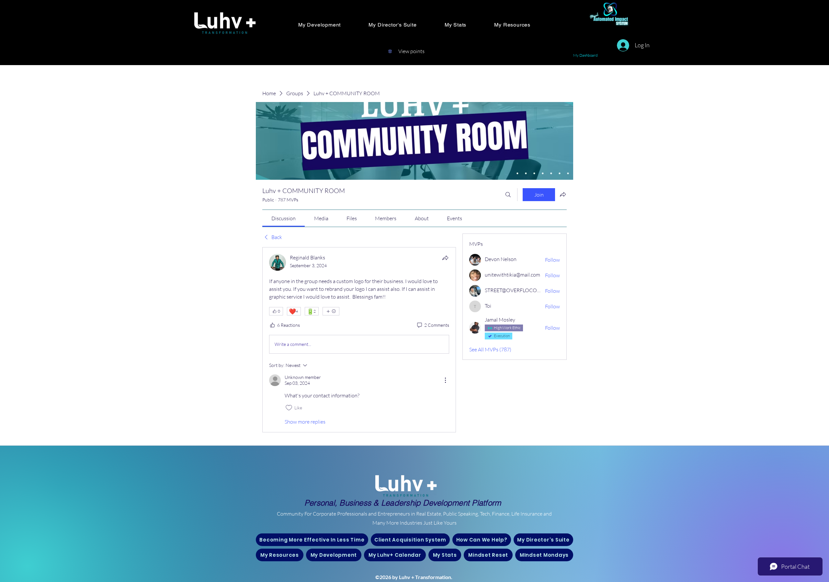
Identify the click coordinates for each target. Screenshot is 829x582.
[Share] (445, 258)
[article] (359, 339)
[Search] (508, 194)
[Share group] (563, 194)
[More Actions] (445, 380)
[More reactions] (331, 311)
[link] (283, 218)
